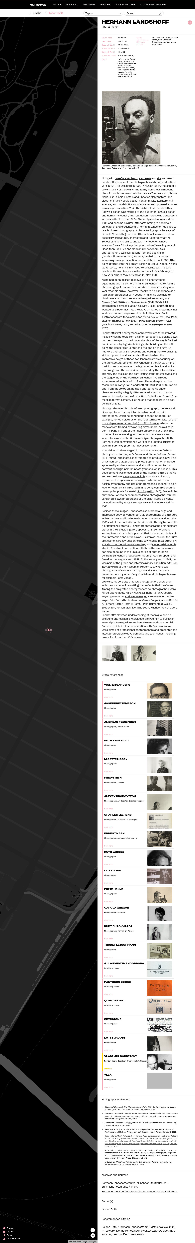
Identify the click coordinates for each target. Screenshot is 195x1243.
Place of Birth (109, 48)
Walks (105, 5)
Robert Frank (154, 593)
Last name (106, 41)
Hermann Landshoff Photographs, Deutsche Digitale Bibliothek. (140, 1192)
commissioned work (132, 442)
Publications (124, 5)
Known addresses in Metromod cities (142, 41)
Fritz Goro (115, 600)
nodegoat (92, 1241)
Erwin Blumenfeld (152, 604)
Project (72, 5)
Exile (104, 59)
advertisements (146, 446)
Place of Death (109, 56)
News (57, 5)
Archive (89, 5)
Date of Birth (108, 45)
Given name (107, 38)
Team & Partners (153, 5)
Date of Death (108, 52)
